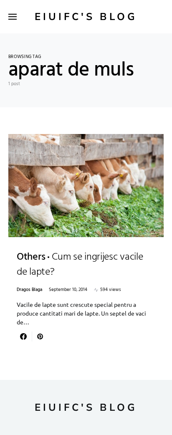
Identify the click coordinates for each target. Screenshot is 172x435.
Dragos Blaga (29, 289)
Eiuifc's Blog (86, 16)
